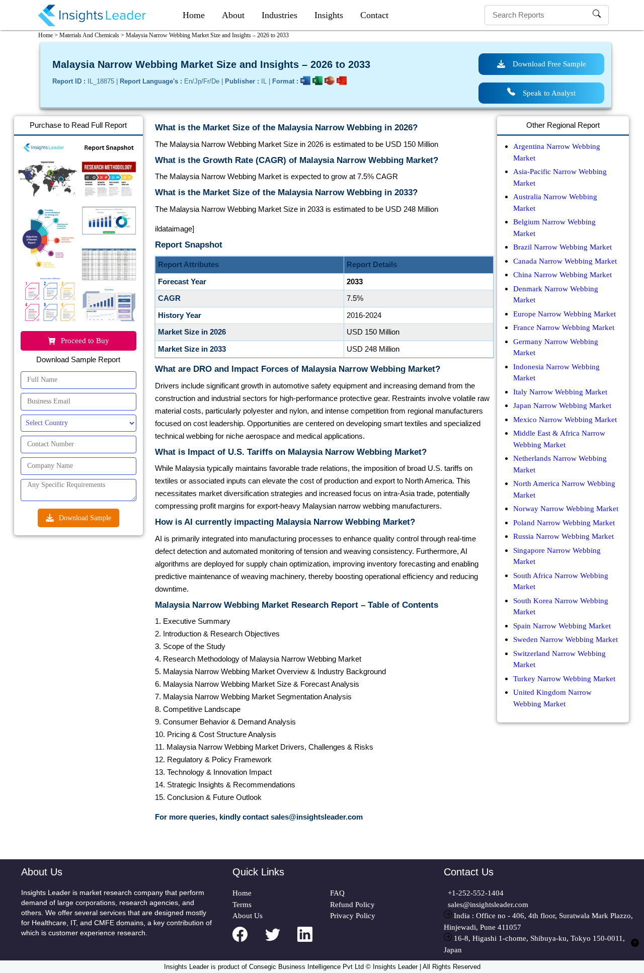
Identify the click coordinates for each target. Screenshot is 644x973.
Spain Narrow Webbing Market (562, 626)
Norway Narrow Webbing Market (565, 509)
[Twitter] (281, 941)
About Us (247, 916)
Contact (374, 15)
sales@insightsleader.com (488, 905)
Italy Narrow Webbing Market (560, 392)
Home (194, 15)
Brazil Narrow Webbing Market (562, 247)
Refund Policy (352, 905)
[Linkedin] (313, 941)
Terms (242, 905)
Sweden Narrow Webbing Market (565, 639)
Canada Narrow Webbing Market (565, 261)
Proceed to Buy (85, 341)
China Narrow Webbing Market (562, 275)
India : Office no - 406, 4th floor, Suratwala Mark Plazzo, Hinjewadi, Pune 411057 (538, 921)
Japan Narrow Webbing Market (562, 405)
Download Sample (85, 518)
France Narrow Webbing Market (563, 327)
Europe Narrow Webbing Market (564, 314)
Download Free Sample (549, 64)
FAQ (337, 893)
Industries (279, 15)
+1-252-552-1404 (474, 893)
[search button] (597, 15)
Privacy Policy (352, 916)
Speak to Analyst (549, 93)
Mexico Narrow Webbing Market (565, 420)
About (233, 15)
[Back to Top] (635, 948)
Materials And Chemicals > (91, 35)
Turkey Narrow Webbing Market (564, 679)
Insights (328, 15)
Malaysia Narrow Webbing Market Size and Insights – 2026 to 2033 (207, 35)
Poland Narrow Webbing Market (564, 523)
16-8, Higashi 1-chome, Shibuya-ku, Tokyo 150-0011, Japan (534, 944)
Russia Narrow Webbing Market (563, 536)
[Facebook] (248, 941)
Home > (48, 35)
